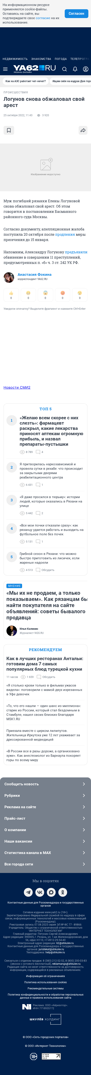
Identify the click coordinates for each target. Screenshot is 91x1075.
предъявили (76, 252)
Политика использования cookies (45, 982)
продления (65, 234)
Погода (61, 59)
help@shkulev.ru (55, 952)
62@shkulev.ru (65, 943)
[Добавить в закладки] (9, 130)
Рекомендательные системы (46, 988)
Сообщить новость (21, 784)
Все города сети (18, 864)
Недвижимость (15, 59)
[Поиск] (64, 69)
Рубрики (12, 795)
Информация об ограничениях (45, 976)
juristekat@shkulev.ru (51, 949)
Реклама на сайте (20, 807)
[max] (51, 892)
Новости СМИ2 (17, 387)
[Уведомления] (75, 69)
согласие (43, 18)
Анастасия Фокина (34, 274)
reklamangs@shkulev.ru (66, 963)
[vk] (39, 892)
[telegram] (28, 892)
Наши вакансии (18, 841)
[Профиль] (85, 69)
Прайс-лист (14, 818)
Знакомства (41, 59)
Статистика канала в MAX (27, 852)
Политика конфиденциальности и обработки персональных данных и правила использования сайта (45, 996)
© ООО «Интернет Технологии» (45, 1045)
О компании (15, 830)
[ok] (62, 892)
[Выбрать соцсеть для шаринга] (83, 130)
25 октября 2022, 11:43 (18, 115)
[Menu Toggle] (5, 69)
